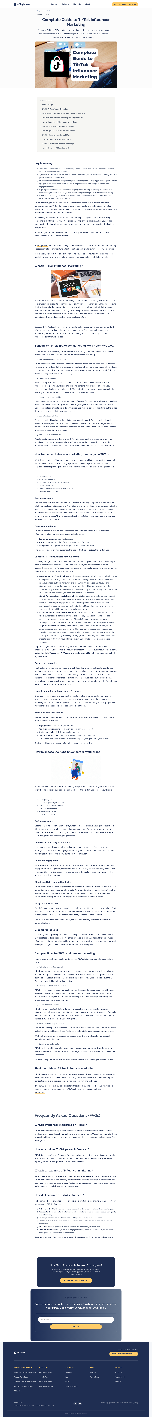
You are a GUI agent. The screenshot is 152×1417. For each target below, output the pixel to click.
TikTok (53, 175)
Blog (38, 11)
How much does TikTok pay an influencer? (57, 139)
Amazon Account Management (25, 1372)
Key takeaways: (47, 105)
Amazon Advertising (21, 1377)
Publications (94, 1377)
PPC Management (45, 1372)
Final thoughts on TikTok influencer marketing (58, 131)
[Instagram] (80, 1403)
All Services (18, 1391)
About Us (118, 1372)
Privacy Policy (133, 1403)
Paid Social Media (45, 1381)
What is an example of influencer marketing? (58, 143)
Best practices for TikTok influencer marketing (58, 126)
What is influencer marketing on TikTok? (56, 135)
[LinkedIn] (75, 1403)
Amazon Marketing (46, 1386)
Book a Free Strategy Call (125, 4)
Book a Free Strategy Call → (124, 1354)
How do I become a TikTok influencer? (55, 148)
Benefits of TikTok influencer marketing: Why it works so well (63, 113)
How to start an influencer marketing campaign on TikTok (62, 118)
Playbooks (68, 1372)
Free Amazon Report (72, 1386)
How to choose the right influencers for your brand (59, 122)
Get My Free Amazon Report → (76, 1280)
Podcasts (93, 1372)
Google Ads (43, 1377)
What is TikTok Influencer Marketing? (55, 109)
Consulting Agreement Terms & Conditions (114, 1403)
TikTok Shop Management (23, 1386)
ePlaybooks (42, 245)
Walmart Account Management (25, 1381)
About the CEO (120, 1377)
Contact (118, 1381)
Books (67, 1381)
